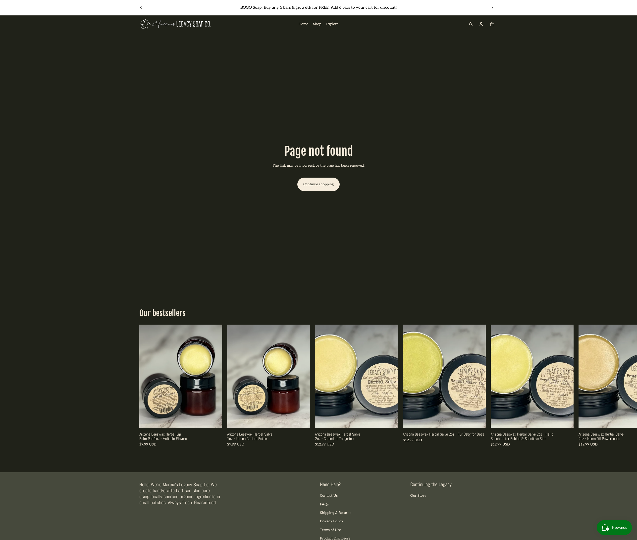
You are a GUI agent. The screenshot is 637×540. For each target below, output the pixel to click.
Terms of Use (330, 530)
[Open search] (470, 24)
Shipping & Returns (335, 513)
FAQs (324, 504)
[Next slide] (492, 7)
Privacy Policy (331, 521)
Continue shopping (318, 184)
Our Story (418, 495)
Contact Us (329, 495)
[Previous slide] (141, 7)
